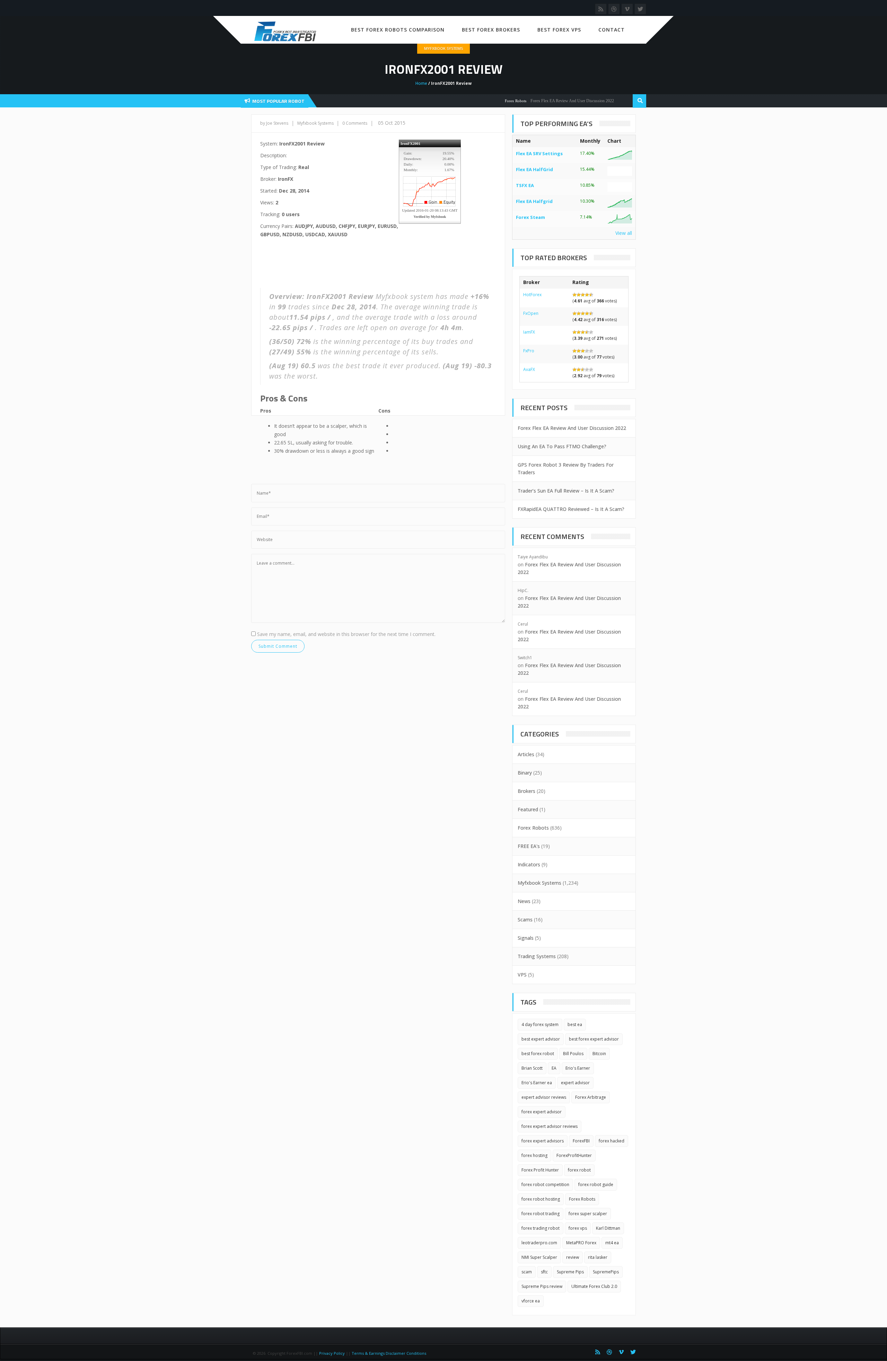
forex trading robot (540, 1228)
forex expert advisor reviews (549, 1126)
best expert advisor (540, 1039)
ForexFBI (581, 1141)
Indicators (529, 864)
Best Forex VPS (559, 29)
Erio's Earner (577, 1068)
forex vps (578, 1228)
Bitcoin (599, 1054)
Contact (611, 29)
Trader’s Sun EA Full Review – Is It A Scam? (566, 490)
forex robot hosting (540, 1199)
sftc (544, 1272)
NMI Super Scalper (539, 1257)
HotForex (532, 295)
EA (554, 1068)
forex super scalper (588, 1214)
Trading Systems (537, 956)
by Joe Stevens (274, 123)
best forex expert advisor (594, 1039)
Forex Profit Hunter (540, 1170)
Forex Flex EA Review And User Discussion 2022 (549, 101)
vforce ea (530, 1301)
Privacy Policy (332, 1353)
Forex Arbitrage (590, 1097)
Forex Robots (492, 101)
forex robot (579, 1170)
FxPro (528, 351)
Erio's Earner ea (536, 1083)
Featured (528, 809)
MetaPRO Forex (581, 1243)
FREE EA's (529, 846)
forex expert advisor (541, 1112)
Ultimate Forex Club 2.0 (594, 1286)
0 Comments (354, 123)
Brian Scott (532, 1068)
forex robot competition (545, 1184)
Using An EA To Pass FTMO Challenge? (562, 446)
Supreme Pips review (541, 1286)
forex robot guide (595, 1184)
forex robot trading (540, 1214)
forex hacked (611, 1141)
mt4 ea (612, 1243)
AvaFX (529, 369)
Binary (525, 772)
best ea (575, 1024)
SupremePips (606, 1272)
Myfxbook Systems (443, 48)
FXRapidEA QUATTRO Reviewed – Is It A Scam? (571, 509)
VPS (522, 974)
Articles (526, 754)
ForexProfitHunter (574, 1155)
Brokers (526, 791)
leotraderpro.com (539, 1243)
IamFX (529, 332)
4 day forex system (540, 1024)
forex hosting (534, 1155)
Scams (525, 919)
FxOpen (530, 313)
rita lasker (597, 1257)
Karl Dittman (608, 1228)
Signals (526, 938)
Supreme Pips (570, 1272)
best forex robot (537, 1054)
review (572, 1257)
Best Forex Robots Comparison (398, 29)
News (524, 901)
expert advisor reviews (543, 1097)
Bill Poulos (573, 1054)
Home (421, 83)
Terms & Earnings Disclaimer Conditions (389, 1353)
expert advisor (575, 1083)
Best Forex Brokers (491, 29)
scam (526, 1272)
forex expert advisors (542, 1141)
